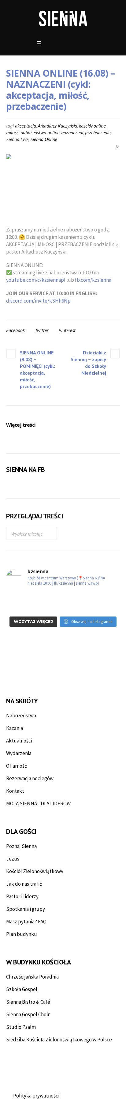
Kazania (14, 728)
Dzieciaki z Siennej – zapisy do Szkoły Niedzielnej (88, 362)
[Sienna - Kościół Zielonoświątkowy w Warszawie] (63, 18)
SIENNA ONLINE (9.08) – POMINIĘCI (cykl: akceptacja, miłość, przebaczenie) (37, 369)
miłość (12, 132)
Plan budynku (21, 934)
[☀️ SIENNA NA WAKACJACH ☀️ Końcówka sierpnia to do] (33, 607)
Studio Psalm (21, 1027)
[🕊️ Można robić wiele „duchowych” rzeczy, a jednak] (92, 607)
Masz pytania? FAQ (26, 921)
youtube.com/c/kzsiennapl (35, 280)
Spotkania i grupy (25, 909)
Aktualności (19, 740)
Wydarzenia (18, 753)
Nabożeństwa (21, 715)
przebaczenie (97, 132)
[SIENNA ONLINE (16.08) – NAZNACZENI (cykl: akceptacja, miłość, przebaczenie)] (63, 185)
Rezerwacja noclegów (30, 778)
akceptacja (25, 126)
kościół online (92, 126)
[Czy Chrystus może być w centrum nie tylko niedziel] (92, 597)
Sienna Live (17, 139)
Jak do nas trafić (24, 883)
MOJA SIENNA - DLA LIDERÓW (38, 803)
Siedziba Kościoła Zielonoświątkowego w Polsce (59, 1039)
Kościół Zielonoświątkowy (34, 871)
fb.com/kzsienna (93, 280)
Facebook (15, 330)
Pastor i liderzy (22, 896)
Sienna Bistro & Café (28, 1001)
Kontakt (15, 791)
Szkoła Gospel (21, 989)
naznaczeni (72, 132)
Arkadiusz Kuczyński (57, 126)
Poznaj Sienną (21, 846)
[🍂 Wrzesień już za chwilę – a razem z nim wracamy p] (33, 597)
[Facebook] (50, 43)
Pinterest (67, 330)
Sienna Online (43, 139)
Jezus (12, 858)
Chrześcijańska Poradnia (32, 976)
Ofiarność (16, 765)
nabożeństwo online (39, 132)
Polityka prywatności (36, 1095)
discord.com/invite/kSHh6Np (38, 300)
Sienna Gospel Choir (28, 1014)
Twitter (41, 330)
